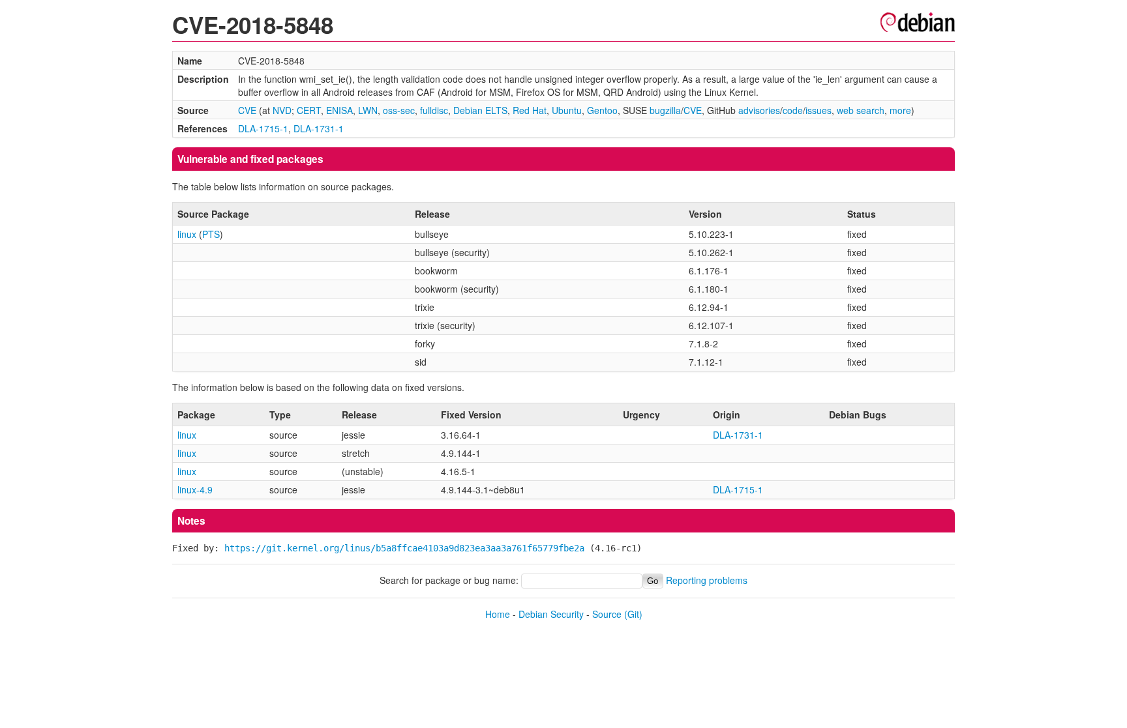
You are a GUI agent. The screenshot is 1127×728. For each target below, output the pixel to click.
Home (497, 613)
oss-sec (399, 110)
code (793, 110)
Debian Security (551, 613)
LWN (368, 110)
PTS (211, 233)
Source (607, 613)
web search (860, 110)
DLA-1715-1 (263, 128)
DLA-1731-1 (318, 128)
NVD (282, 110)
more (900, 110)
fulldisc (434, 110)
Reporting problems (706, 580)
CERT (309, 110)
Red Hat (530, 110)
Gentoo (602, 110)
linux (186, 233)
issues (818, 110)
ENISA (339, 110)
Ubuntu (567, 110)
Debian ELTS (480, 110)
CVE (247, 110)
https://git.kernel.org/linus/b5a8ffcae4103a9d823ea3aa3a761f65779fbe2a (404, 548)
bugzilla (665, 110)
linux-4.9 (195, 489)
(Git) (633, 613)
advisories (759, 110)
